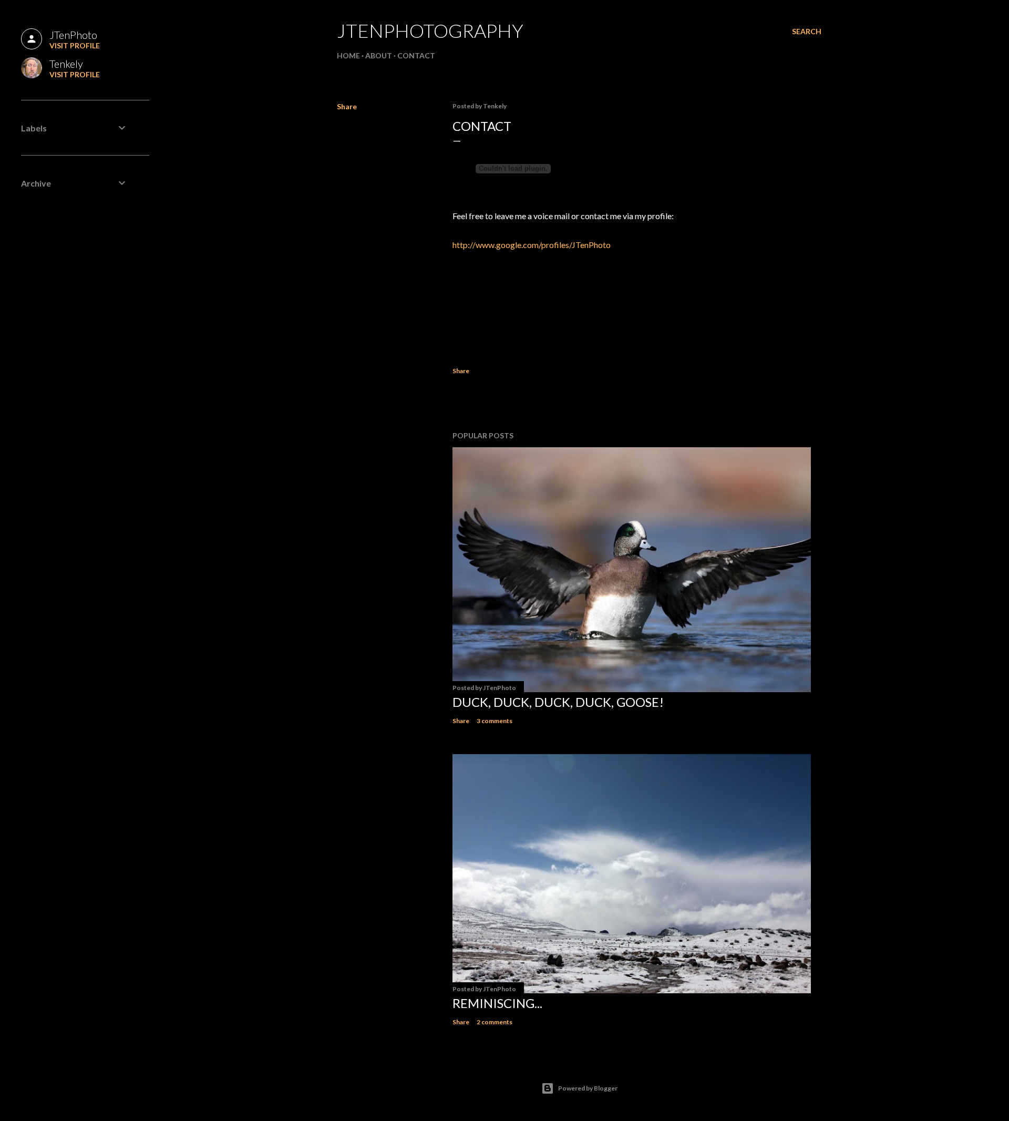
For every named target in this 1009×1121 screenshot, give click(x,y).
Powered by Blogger (587, 1088)
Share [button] (347, 106)
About (378, 55)
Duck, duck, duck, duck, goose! (558, 701)
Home (348, 55)
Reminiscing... (497, 1003)
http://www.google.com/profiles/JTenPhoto (531, 245)
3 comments (494, 721)
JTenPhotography (430, 30)
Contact (416, 55)
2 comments (494, 1022)
